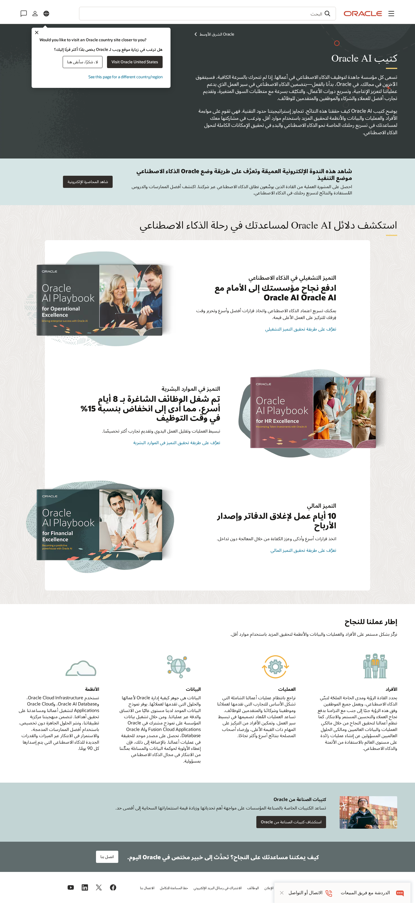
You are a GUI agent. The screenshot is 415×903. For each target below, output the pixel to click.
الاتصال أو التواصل (305, 892)
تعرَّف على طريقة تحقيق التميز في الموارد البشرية (176, 442)
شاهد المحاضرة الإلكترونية (87, 181)
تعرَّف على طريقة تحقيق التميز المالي (303, 550)
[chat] (400, 892)
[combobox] (207, 13)
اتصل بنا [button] (107, 856)
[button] (391, 13)
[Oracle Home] (363, 13)
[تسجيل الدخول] (35, 13)
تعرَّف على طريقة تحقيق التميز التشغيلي (300, 329)
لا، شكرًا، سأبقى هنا (82, 61)
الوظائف (253, 887)
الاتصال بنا (147, 887)
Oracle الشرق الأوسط (217, 34)
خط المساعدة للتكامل (174, 887)
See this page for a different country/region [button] (125, 76)
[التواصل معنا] (23, 13)
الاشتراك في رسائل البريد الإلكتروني (218, 887)
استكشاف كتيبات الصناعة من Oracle (291, 821)
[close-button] (282, 893)
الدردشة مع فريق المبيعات (365, 892)
